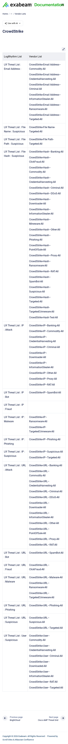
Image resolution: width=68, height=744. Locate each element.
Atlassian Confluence (24, 739)
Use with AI (13, 23)
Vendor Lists (20, 14)
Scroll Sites (8, 739)
